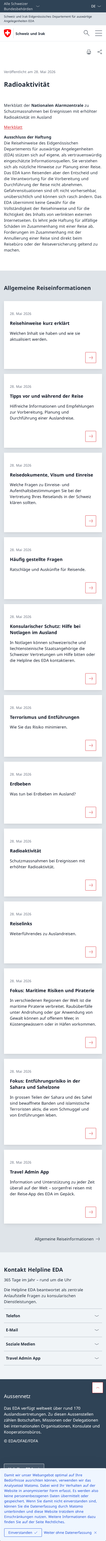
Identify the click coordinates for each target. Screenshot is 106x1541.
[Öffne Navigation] (98, 33)
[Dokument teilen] (99, 51)
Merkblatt (13, 127)
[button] (97, 1387)
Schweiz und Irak (30, 33)
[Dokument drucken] (88, 51)
